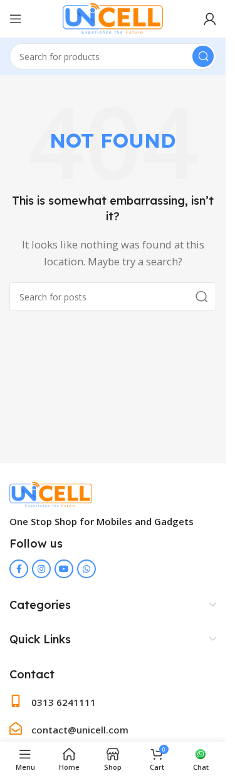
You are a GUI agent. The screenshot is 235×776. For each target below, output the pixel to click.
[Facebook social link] (18, 568)
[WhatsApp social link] (86, 568)
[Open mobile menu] (15, 18)
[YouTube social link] (64, 568)
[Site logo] (112, 17)
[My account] (209, 18)
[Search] (203, 56)
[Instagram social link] (41, 568)
